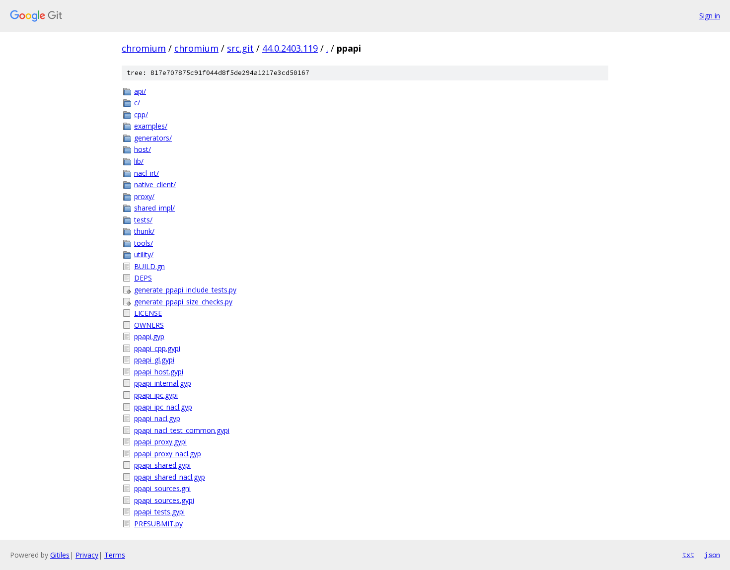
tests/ (143, 219)
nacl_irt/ (146, 173)
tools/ (143, 243)
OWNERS (149, 325)
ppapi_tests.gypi (159, 511)
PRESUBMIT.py (158, 523)
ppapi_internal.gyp (162, 383)
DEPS (143, 278)
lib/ (139, 161)
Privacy (86, 555)
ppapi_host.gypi (158, 371)
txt (688, 554)
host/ (142, 149)
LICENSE (148, 313)
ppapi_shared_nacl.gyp (169, 477)
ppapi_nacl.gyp (157, 418)
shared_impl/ (154, 208)
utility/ (143, 254)
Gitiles (60, 555)
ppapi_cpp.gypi (157, 348)
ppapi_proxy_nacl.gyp (167, 453)
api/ (140, 91)
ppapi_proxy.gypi (160, 441)
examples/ (150, 126)
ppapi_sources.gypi (164, 500)
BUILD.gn (149, 266)
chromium (144, 48)
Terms (114, 555)
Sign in (709, 15)
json (712, 554)
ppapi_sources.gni (162, 488)
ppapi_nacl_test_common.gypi (181, 430)
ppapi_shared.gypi (162, 465)
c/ (137, 102)
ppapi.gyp (149, 336)
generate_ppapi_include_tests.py (185, 289)
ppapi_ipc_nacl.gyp (163, 407)
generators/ (153, 137)
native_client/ (155, 184)
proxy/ (144, 196)
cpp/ (141, 114)
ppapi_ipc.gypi (156, 395)
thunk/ (144, 231)
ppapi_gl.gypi (154, 359)
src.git (240, 48)
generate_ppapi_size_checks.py (183, 301)
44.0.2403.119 (290, 48)
